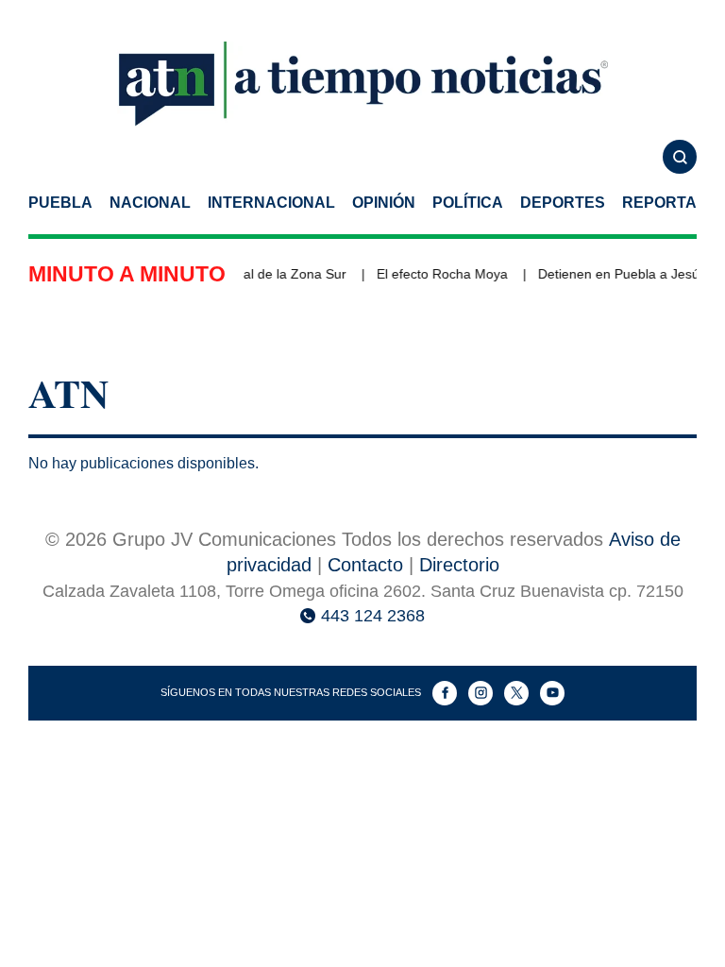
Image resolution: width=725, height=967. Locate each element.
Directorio (459, 564)
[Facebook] (444, 693)
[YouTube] (552, 693)
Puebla (60, 203)
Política (467, 203)
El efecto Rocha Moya (439, 273)
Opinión (383, 203)
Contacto (365, 564)
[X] (516, 693)
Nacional (150, 203)
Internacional (271, 203)
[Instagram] (480, 693)
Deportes (562, 203)
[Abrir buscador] (680, 157)
